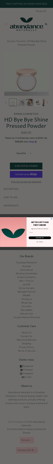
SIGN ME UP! (40, 237)
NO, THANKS (39, 241)
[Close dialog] (51, 219)
